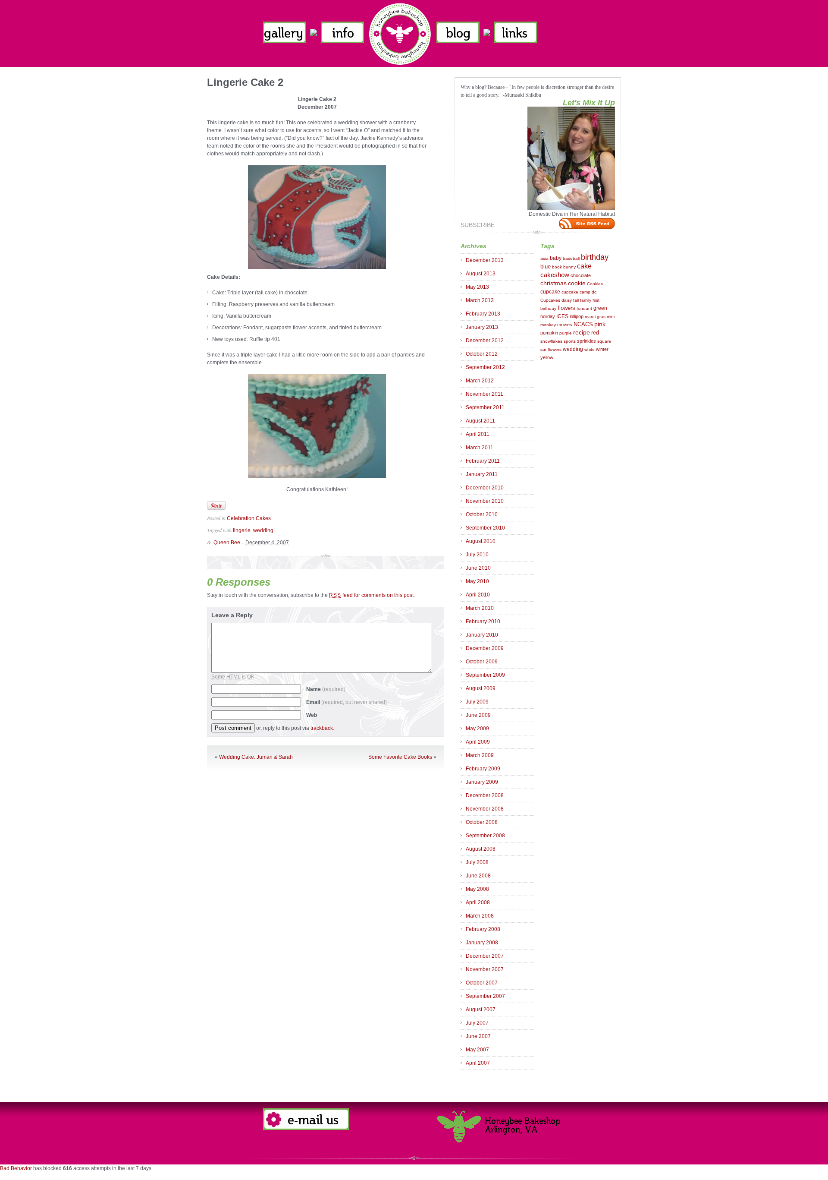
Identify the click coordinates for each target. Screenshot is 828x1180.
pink (599, 324)
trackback (321, 728)
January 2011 (482, 474)
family (585, 300)
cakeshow (554, 274)
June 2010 (478, 568)
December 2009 (485, 648)
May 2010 (477, 581)
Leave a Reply (232, 615)
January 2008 (482, 943)
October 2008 (482, 822)
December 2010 (485, 488)
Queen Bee (226, 543)
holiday (547, 316)
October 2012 (482, 354)
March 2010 (480, 608)
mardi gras (595, 316)
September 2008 (485, 836)
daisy (566, 300)
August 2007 (481, 1009)
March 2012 (480, 381)
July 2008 (477, 862)
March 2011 (479, 448)
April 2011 (477, 434)
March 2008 (480, 916)
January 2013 (482, 327)
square (604, 341)
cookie (577, 283)
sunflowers (550, 349)
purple (565, 333)
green (600, 308)
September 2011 (485, 407)
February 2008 (483, 929)
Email (346, 702)
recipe (581, 332)
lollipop (576, 316)
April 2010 (478, 595)
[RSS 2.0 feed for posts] (587, 223)
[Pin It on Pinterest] (216, 505)
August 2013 (481, 274)
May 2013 (477, 287)
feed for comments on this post (371, 595)
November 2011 (484, 394)
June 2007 (478, 1036)
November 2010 (485, 501)
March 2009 (480, 755)
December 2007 (485, 956)
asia (544, 258)
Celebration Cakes (249, 518)
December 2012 (485, 341)
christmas (553, 283)
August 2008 (481, 849)
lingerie (242, 530)
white (589, 349)
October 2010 (482, 514)
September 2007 (485, 996)
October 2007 (482, 983)
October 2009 (482, 662)
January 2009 (482, 782)
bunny (569, 267)
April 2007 (478, 1063)
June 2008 (478, 876)
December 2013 (485, 260)
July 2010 (477, 555)
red (595, 332)
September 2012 (485, 367)
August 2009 (481, 688)
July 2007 (477, 1023)
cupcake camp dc (578, 292)
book (557, 267)
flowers (566, 308)
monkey (548, 324)
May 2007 (477, 1050)
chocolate (581, 275)
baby (555, 258)
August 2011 (480, 421)
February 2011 (483, 461)
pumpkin (549, 332)
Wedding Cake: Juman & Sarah (256, 757)
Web (311, 715)
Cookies (595, 283)
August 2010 (481, 541)
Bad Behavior (16, 1168)
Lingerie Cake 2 (245, 82)
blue (545, 266)
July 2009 (477, 702)
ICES (562, 316)
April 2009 (478, 742)
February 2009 (483, 769)
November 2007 (485, 969)
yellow (546, 357)
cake (584, 266)
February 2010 (483, 621)
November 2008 (485, 809)
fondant (584, 308)
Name (325, 689)
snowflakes (551, 341)
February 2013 (483, 314)
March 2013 (480, 300)
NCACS (583, 324)
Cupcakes (550, 300)
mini (611, 316)
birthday (594, 257)
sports (570, 341)
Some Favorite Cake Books (400, 757)
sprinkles (586, 341)
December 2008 (485, 795)
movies (564, 324)
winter (602, 349)
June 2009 (478, 715)
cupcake (550, 292)
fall (576, 300)
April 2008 (478, 902)
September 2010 (485, 528)
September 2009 (485, 675)
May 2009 (477, 729)
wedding (263, 530)
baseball (571, 258)
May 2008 (477, 889)
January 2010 (482, 635)
